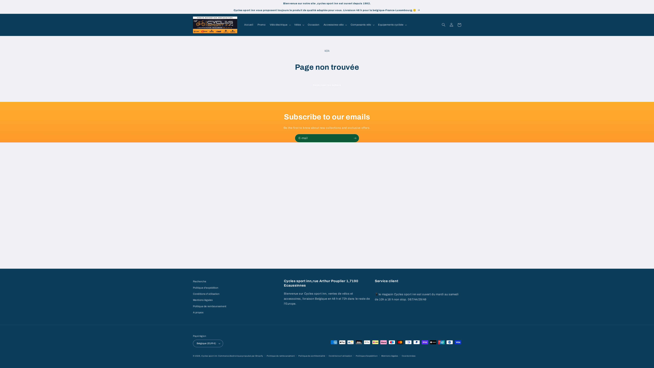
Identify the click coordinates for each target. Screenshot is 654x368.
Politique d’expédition (367, 356)
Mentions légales (203, 300)
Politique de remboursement (209, 306)
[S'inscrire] (355, 138)
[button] (280, 25)
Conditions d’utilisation (340, 356)
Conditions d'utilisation (206, 294)
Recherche (199, 281)
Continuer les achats (327, 85)
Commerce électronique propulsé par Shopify (240, 356)
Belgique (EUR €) (206, 343)
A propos (198, 312)
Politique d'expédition (205, 287)
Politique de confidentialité (311, 356)
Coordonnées (408, 356)
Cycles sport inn (209, 356)
